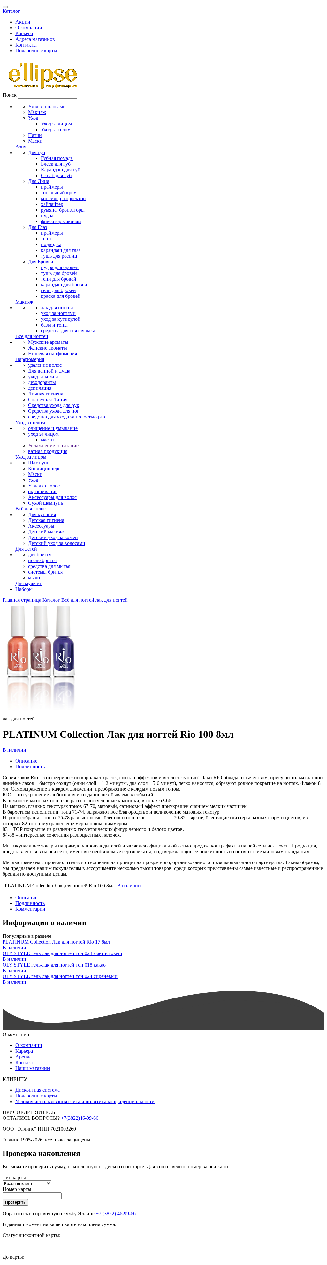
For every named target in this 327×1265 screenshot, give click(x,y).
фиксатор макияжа (61, 221)
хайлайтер (52, 204)
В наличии (14, 750)
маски (47, 439)
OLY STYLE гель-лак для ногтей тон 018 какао (54, 965)
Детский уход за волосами (56, 543)
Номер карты (17, 1189)
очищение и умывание (53, 428)
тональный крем (59, 192)
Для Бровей (40, 261)
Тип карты (14, 1177)
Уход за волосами (47, 106)
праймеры (52, 187)
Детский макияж (46, 531)
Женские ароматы (47, 347)
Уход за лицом (56, 123)
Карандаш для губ (60, 169)
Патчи (35, 135)
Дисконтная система (37, 1090)
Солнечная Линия (47, 399)
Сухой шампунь (45, 503)
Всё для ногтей (77, 600)
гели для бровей (58, 290)
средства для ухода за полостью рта (66, 416)
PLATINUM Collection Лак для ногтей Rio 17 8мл (56, 942)
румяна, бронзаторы (63, 210)
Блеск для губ (56, 164)
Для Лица (38, 181)
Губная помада (57, 158)
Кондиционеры (45, 468)
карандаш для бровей (64, 284)
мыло (34, 577)
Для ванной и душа (49, 370)
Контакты (26, 45)
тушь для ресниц (59, 256)
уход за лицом (43, 434)
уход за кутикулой (60, 319)
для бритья (39, 554)
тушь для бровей (59, 273)
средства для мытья (49, 566)
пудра (47, 215)
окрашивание (42, 491)
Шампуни (39, 462)
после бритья (42, 560)
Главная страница (22, 600)
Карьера (24, 33)
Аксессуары (41, 526)
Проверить (15, 1202)
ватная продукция (47, 451)
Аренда (23, 1056)
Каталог (11, 11)
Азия (20, 146)
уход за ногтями (58, 313)
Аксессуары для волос (52, 497)
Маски (35, 141)
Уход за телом (56, 129)
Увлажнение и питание (53, 445)
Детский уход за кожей (53, 537)
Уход (33, 118)
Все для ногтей (31, 336)
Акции (22, 22)
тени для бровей (58, 279)
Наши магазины (32, 1068)
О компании (28, 27)
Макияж (37, 112)
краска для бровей (60, 296)
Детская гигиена (46, 520)
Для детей (26, 549)
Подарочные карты (36, 50)
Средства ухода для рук (53, 405)
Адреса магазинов (35, 39)
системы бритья (45, 572)
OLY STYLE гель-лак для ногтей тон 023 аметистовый (62, 953)
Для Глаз (37, 227)
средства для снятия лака (68, 330)
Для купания (42, 514)
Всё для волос (30, 508)
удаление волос (45, 365)
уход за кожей (43, 376)
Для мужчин (28, 583)
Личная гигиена (45, 393)
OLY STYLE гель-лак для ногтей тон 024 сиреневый (60, 976)
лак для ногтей (57, 307)
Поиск (10, 95)
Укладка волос (44, 485)
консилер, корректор (63, 198)
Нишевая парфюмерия (52, 353)
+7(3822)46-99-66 (79, 1118)
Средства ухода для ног (53, 411)
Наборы (24, 589)
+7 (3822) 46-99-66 (116, 1213)
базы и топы (54, 325)
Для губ (36, 152)
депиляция (39, 388)
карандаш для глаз (60, 250)
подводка (51, 244)
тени (46, 238)
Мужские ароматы (48, 342)
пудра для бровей (60, 267)
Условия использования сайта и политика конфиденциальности (85, 1101)
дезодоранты (42, 382)
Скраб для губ (56, 175)
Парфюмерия (29, 359)
